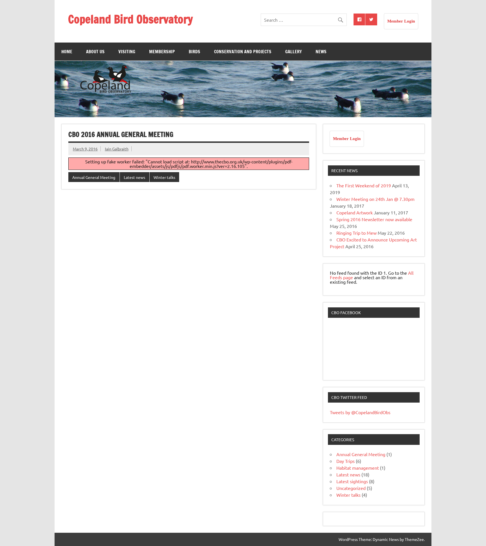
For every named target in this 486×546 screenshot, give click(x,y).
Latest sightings (352, 481)
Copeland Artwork (354, 212)
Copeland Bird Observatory (130, 19)
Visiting (126, 51)
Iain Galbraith (117, 148)
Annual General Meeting (93, 177)
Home (66, 51)
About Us (95, 51)
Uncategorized (351, 488)
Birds (194, 51)
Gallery (293, 51)
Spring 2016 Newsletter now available (374, 219)
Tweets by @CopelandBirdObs (360, 412)
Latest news (134, 177)
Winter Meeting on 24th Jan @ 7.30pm (375, 199)
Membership (162, 51)
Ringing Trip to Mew (356, 233)
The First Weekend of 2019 (363, 185)
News (321, 51)
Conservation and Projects (242, 51)
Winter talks (164, 177)
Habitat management (357, 467)
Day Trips (345, 461)
